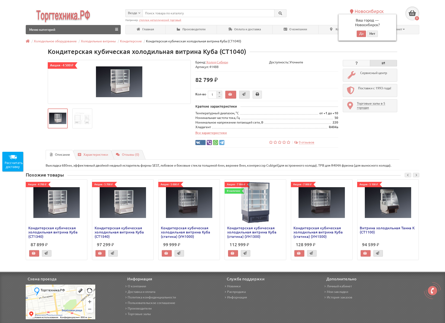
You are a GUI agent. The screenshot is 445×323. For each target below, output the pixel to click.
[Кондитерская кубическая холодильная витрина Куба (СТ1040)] (119, 82)
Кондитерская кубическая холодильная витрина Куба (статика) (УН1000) (185, 232)
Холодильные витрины (98, 41)
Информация (237, 297)
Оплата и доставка (247, 29)
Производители (194, 29)
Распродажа (236, 292)
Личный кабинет (339, 286)
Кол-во (200, 94)
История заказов (339, 297)
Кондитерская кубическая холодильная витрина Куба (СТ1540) (119, 232)
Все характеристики (211, 133)
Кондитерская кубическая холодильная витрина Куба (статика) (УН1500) (318, 232)
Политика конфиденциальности (152, 297)
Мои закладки (337, 292)
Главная (148, 29)
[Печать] (257, 95)
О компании (298, 29)
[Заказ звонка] (432, 290)
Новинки (234, 286)
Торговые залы (139, 314)
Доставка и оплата (141, 292)
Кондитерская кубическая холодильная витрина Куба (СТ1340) (53, 232)
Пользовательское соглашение (151, 303)
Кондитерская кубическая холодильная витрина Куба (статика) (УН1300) (252, 232)
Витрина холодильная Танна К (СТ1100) (387, 230)
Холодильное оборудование (55, 41)
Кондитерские (131, 41)
